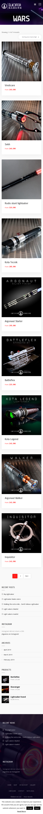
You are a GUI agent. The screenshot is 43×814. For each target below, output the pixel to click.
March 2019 (8, 655)
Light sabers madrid (11, 614)
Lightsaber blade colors (12, 599)
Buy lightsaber (9, 594)
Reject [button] (37, 808)
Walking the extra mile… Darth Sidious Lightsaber (21, 604)
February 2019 (9, 660)
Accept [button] (30, 808)
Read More (21, 811)
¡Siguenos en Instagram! (10, 634)
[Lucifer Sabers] (12, 6)
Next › (27, 576)
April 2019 (7, 650)
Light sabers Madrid (11, 609)
